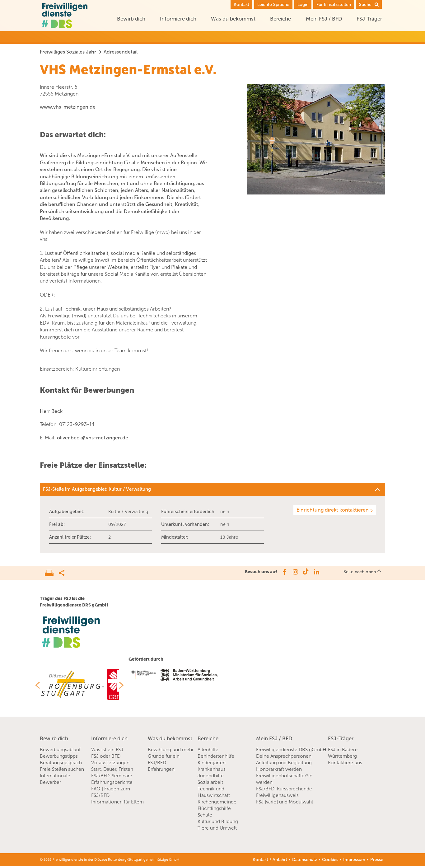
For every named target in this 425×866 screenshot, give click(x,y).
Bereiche (280, 19)
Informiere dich (178, 19)
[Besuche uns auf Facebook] (284, 572)
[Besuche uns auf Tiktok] (306, 572)
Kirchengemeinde (217, 802)
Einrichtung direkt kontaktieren (333, 510)
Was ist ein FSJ (107, 749)
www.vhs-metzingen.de (68, 107)
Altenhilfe (208, 749)
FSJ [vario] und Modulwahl (284, 802)
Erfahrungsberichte (112, 782)
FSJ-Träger (369, 19)
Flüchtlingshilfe (214, 808)
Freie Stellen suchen (62, 769)
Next (123, 685)
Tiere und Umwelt (217, 828)
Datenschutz (304, 859)
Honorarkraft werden (279, 769)
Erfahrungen (161, 769)
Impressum (354, 859)
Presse (376, 859)
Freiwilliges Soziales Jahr (68, 52)
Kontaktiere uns (345, 762)
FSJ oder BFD (105, 756)
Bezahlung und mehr (171, 749)
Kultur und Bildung (218, 821)
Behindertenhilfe (216, 756)
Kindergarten (212, 762)
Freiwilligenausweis (277, 795)
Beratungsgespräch (61, 762)
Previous (35, 685)
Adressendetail (121, 52)
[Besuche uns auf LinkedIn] (316, 572)
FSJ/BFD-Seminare (111, 776)
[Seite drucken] (52, 571)
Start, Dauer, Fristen (112, 769)
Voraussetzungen (110, 762)
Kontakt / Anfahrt (270, 859)
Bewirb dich (131, 19)
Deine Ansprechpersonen (283, 756)
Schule (205, 815)
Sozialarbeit (210, 782)
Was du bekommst (233, 19)
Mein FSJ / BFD (324, 19)
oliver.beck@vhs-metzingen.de (92, 438)
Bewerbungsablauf (60, 749)
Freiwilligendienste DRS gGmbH (291, 749)
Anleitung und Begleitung (284, 762)
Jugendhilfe (211, 776)
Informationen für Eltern (117, 802)
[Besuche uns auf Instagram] (295, 572)
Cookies (330, 859)
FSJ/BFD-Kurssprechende (284, 789)
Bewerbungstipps (59, 756)
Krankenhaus (212, 769)
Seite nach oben (359, 571)
